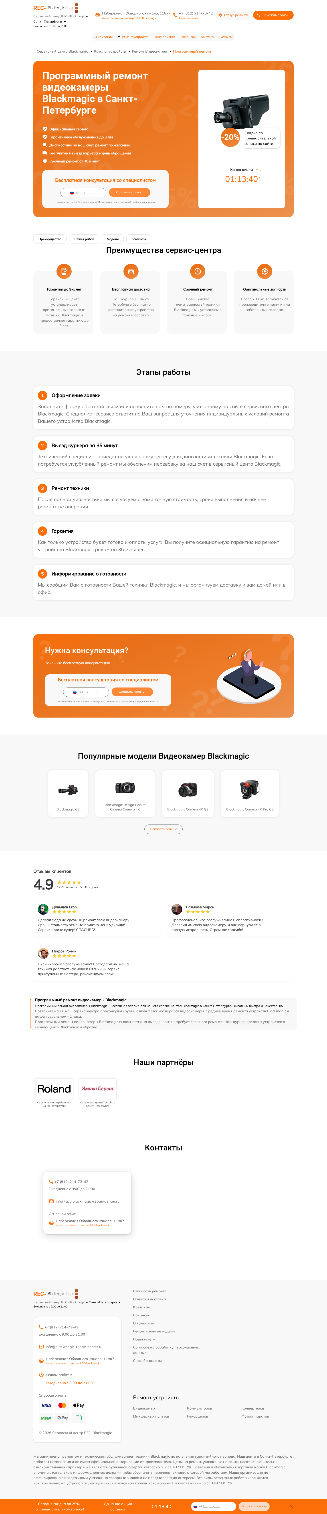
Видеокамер (144, 1408)
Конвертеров (252, 1408)
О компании (104, 37)
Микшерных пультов (151, 1416)
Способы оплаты (147, 1360)
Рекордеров (197, 1416)
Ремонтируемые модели (154, 1331)
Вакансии (188, 37)
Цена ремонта (164, 37)
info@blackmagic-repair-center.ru (74, 1346)
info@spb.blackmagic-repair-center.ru (87, 1201)
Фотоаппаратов (255, 1416)
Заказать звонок (275, 15)
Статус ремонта (236, 15)
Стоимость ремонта (150, 1291)
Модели (113, 239)
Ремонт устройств (135, 37)
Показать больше (163, 829)
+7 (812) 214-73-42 (196, 13)
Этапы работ (84, 239)
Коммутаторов (199, 1408)
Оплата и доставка (149, 1299)
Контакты (208, 37)
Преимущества (49, 239)
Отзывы (227, 37)
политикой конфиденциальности (137, 202)
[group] (54, 1093)
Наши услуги (144, 1339)
